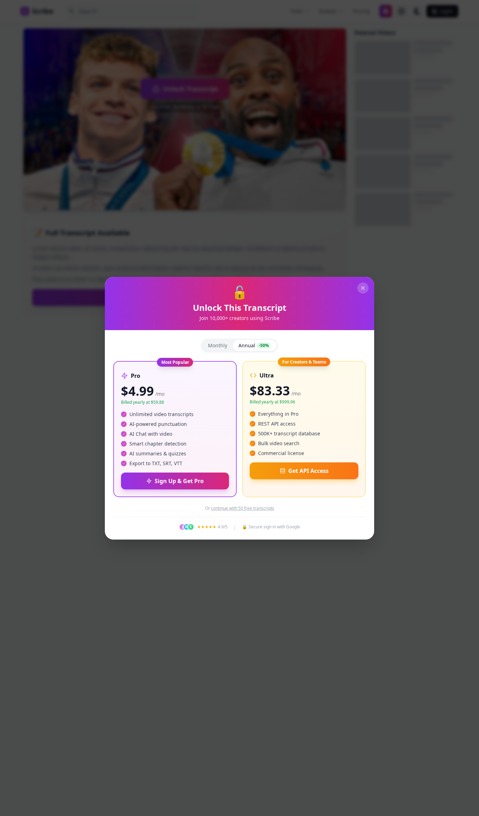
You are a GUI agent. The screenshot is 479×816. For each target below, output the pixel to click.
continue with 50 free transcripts (242, 508)
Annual (253, 345)
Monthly (217, 345)
